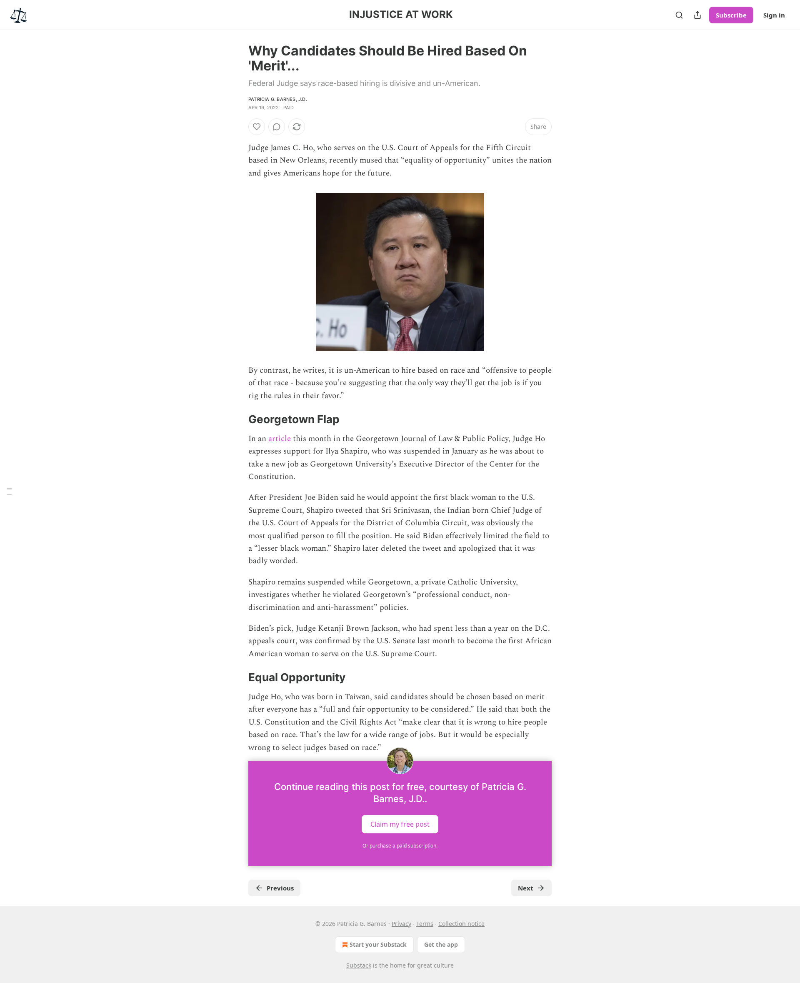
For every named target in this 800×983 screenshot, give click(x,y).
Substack (358, 965)
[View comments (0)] (276, 126)
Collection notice (461, 924)
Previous (280, 888)
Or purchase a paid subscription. (400, 845)
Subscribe (731, 15)
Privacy (401, 924)
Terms (424, 924)
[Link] (236, 419)
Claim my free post (400, 824)
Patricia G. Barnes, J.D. (277, 99)
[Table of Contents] (9, 492)
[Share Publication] (697, 15)
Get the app (441, 944)
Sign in (774, 15)
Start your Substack (378, 944)
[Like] (256, 126)
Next (525, 888)
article (279, 439)
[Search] (679, 15)
